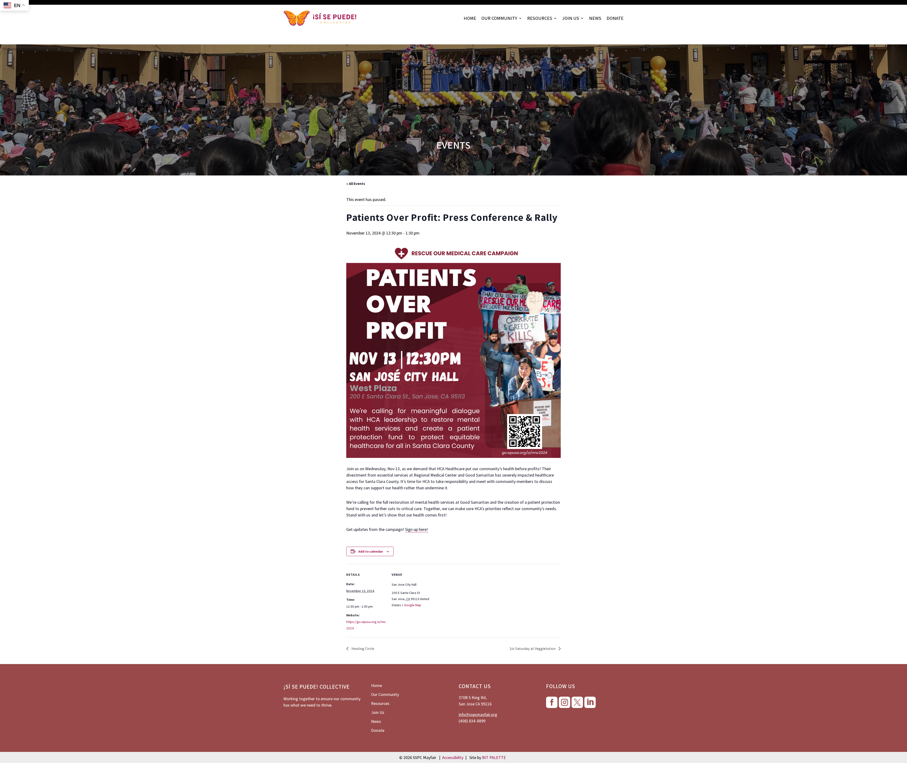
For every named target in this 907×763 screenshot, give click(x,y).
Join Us (570, 18)
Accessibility (452, 757)
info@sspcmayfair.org (478, 714)
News (595, 18)
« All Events (355, 183)
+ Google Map (411, 605)
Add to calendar (370, 551)
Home (470, 18)
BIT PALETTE (494, 757)
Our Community (499, 18)
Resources (539, 18)
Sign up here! (416, 529)
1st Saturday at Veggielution (532, 648)
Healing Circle (362, 648)
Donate (615, 18)
